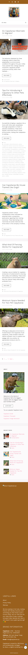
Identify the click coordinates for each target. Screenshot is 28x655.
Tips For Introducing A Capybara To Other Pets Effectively (13, 92)
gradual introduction (13, 159)
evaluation (16, 155)
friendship (11, 157)
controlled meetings (17, 152)
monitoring (17, 162)
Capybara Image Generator (12, 418)
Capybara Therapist (9, 416)
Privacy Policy (7, 602)
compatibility (9, 152)
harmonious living (6, 160)
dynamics (4, 154)
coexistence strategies (7, 150)
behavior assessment (13, 145)
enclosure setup (11, 154)
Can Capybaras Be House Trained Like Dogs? (13, 186)
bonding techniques (17, 147)
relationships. (5, 167)
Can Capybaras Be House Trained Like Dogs (13, 235)
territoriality (4, 172)
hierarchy (13, 160)
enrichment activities (20, 154)
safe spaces (22, 167)
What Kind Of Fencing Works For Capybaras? (12, 245)
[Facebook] (9, 2)
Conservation (7, 79)
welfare (7, 176)
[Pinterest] (15, 2)
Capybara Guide (8, 413)
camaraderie (7, 149)
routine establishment (14, 167)
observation (18, 164)
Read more (6, 75)
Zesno (6, 647)
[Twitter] (18, 2)
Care (5, 142)
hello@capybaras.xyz (13, 639)
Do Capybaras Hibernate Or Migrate (11, 81)
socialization (18, 169)
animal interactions (13, 144)
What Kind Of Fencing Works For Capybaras (13, 291)
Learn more (8, 405)
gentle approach (17, 157)
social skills (12, 169)
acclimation (6, 144)
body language (9, 147)
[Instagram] (12, 2)
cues (23, 152)
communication (16, 150)
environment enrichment (8, 155)
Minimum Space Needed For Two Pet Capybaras (13, 301)
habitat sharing (21, 159)
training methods (8, 174)
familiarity (21, 155)
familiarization (5, 157)
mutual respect (11, 164)
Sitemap (5, 605)
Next (12, 359)
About (4, 600)
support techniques (17, 170)
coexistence (21, 149)
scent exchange (5, 169)
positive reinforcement (14, 165)
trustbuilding (15, 174)
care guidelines (14, 149)
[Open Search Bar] (25, 22)
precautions (22, 165)
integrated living (18, 160)
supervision (9, 170)
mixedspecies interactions (8, 162)
